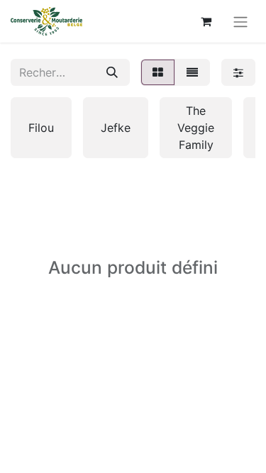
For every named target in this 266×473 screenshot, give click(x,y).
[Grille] (157, 72)
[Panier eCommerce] (206, 21)
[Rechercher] (112, 72)
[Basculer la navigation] (240, 21)
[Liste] (192, 72)
